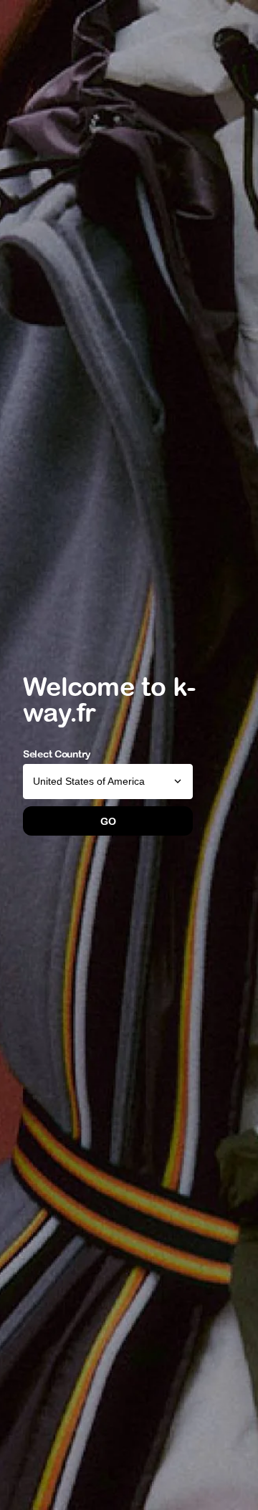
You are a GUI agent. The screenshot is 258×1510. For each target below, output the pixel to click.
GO (107, 821)
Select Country (57, 754)
